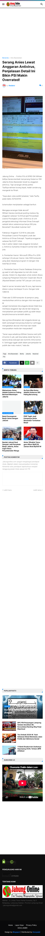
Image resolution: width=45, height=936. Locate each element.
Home (10, 925)
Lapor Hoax (19, 925)
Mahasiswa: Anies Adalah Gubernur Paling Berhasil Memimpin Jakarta (11, 393)
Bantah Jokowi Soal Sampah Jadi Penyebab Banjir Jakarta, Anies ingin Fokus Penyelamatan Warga (11, 446)
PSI (4, 357)
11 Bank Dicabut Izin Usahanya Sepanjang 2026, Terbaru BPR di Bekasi (29, 749)
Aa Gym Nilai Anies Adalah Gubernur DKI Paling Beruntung (32, 392)
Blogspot (16, 932)
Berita (22, 354)
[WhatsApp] (27, 363)
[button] (3, 4)
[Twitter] (22, 363)
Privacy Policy (31, 925)
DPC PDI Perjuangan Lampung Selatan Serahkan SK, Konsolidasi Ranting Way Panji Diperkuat (29, 726)
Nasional (35, 354)
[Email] (32, 363)
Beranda (5, 58)
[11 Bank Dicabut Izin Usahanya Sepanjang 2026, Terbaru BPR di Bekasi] (9, 750)
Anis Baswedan (16, 58)
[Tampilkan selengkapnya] (37, 363)
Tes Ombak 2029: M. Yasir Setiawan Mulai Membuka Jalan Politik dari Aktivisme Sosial (29, 737)
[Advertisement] (22, 34)
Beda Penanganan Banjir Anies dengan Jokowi (10, 418)
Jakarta (28, 354)
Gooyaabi (36, 932)
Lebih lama (37, 490)
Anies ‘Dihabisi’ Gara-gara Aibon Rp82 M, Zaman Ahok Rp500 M (32, 444)
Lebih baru (8, 490)
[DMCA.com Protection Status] (9, 864)
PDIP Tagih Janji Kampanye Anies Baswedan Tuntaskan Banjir (32, 419)
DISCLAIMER (22, 928)
